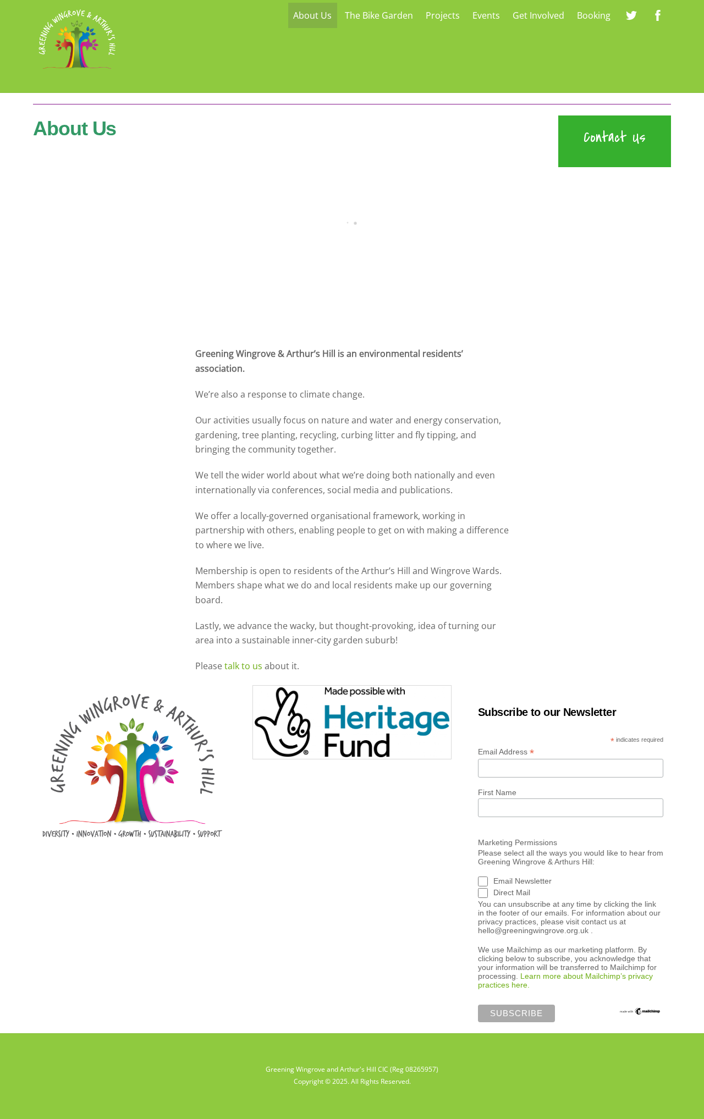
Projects (443, 15)
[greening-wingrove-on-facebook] (658, 14)
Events (486, 15)
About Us (312, 15)
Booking (593, 15)
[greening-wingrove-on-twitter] (631, 14)
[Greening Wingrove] (77, 71)
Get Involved (538, 15)
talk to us (243, 666)
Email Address (506, 752)
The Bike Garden (379, 15)
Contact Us (615, 137)
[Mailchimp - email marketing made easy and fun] (640, 1011)
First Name (497, 792)
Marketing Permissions (517, 842)
